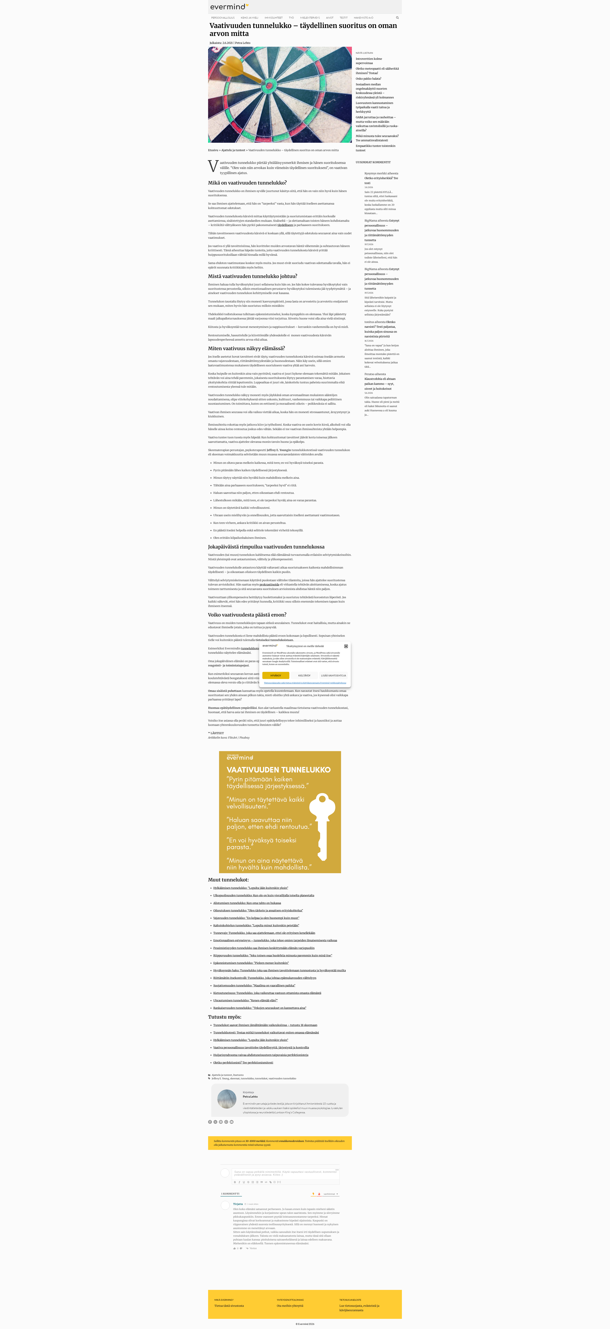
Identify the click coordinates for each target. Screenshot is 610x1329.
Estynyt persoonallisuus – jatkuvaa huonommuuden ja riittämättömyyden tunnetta (382, 230)
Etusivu (213, 150)
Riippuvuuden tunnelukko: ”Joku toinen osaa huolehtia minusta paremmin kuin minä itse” (272, 955)
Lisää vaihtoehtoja (333, 675)
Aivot (329, 17)
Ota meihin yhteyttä (290, 1306)
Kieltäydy (304, 675)
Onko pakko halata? (368, 78)
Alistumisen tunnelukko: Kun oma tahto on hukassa (247, 903)
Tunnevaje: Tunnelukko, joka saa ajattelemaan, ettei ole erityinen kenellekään (264, 933)
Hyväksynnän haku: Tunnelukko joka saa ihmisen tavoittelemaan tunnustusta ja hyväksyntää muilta (279, 970)
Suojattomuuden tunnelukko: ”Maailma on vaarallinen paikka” (254, 985)
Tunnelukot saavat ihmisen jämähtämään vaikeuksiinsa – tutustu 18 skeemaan (265, 1025)
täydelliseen (285, 225)
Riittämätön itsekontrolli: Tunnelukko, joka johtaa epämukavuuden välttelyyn (264, 978)
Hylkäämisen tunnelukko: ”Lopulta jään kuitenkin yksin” (250, 888)
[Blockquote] (261, 1182)
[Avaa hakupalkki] (397, 18)
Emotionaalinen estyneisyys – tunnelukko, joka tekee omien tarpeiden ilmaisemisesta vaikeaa (275, 940)
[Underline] (244, 1182)
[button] (346, 646)
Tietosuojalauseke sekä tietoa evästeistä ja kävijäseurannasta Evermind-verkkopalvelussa (305, 683)
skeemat (235, 1078)
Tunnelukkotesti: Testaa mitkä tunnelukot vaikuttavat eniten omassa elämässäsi (266, 1032)
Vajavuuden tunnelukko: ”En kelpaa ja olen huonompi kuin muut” (256, 918)
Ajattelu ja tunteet (233, 150)
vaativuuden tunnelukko (282, 1078)
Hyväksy (276, 675)
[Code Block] (266, 1182)
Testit (344, 17)
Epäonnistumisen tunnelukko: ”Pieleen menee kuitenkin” (251, 963)
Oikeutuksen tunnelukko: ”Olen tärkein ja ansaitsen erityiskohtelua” (258, 910)
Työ (291, 17)
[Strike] (248, 1182)
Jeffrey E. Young (220, 1078)
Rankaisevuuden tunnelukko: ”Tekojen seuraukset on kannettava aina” (259, 1008)
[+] (279, 1182)
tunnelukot (261, 1078)
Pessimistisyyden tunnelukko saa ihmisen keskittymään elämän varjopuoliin (264, 948)
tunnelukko (247, 1078)
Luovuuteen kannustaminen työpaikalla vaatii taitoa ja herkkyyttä (374, 107)
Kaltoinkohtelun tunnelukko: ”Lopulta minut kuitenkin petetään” (256, 925)
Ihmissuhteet (274, 17)
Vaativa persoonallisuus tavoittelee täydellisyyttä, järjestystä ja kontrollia (261, 1047)
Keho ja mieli (249, 17)
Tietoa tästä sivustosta (229, 1306)
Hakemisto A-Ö (363, 17)
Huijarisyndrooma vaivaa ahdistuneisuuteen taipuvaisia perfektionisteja (260, 1055)
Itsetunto (238, 1075)
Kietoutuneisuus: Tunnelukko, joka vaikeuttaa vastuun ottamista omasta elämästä (267, 993)
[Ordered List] (253, 1182)
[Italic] (239, 1182)
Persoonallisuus (222, 17)
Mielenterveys (310, 17)
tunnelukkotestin (252, 648)
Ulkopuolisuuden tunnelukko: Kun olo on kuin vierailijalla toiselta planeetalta (263, 895)
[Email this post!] (232, 1123)
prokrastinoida (269, 584)
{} (275, 1182)
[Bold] (235, 1182)
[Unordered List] (257, 1182)
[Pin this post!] (221, 1123)
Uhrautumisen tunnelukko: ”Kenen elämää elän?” (245, 1000)
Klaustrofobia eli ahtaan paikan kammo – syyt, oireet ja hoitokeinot (380, 383)
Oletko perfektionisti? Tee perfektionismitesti (243, 1062)
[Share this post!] (210, 1123)
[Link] (270, 1182)
